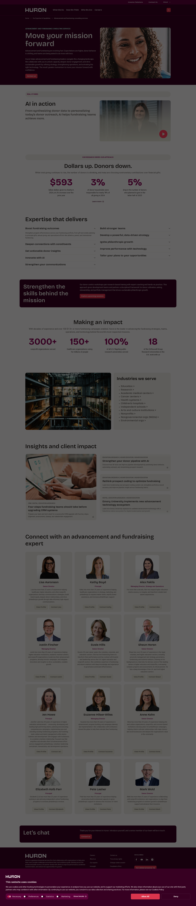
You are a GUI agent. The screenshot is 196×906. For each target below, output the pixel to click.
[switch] (14, 896)
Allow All (145, 896)
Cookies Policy (158, 890)
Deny (176, 896)
